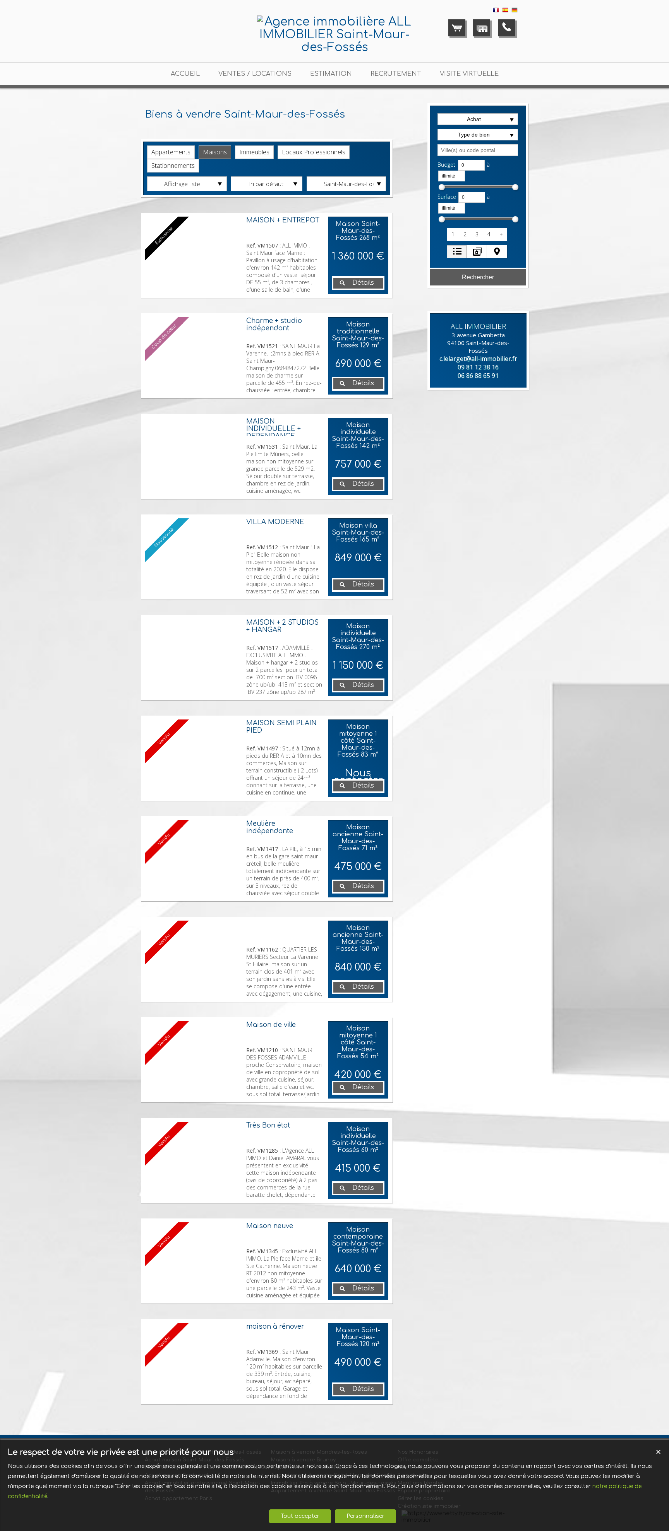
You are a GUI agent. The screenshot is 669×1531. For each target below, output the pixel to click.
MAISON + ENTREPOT (282, 220)
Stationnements (173, 165)
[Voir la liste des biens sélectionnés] (456, 27)
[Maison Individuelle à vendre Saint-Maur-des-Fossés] (193, 456)
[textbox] (477, 150)
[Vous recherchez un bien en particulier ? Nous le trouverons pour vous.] (481, 27)
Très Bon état (268, 1125)
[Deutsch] (514, 11)
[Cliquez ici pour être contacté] (506, 27)
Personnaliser (365, 1516)
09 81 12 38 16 (478, 367)
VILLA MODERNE (275, 522)
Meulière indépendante (269, 827)
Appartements (170, 152)
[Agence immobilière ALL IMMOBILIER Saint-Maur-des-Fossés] (334, 47)
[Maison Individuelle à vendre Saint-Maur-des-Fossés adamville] (193, 657)
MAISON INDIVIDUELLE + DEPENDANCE (273, 429)
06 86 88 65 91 (478, 375)
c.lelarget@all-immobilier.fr (478, 358)
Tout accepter (300, 1516)
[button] (453, 234)
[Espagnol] (505, 11)
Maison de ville (271, 1025)
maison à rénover (275, 1326)
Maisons (215, 152)
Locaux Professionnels (313, 152)
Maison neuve (269, 1226)
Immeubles (254, 152)
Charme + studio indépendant (274, 324)
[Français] (496, 11)
